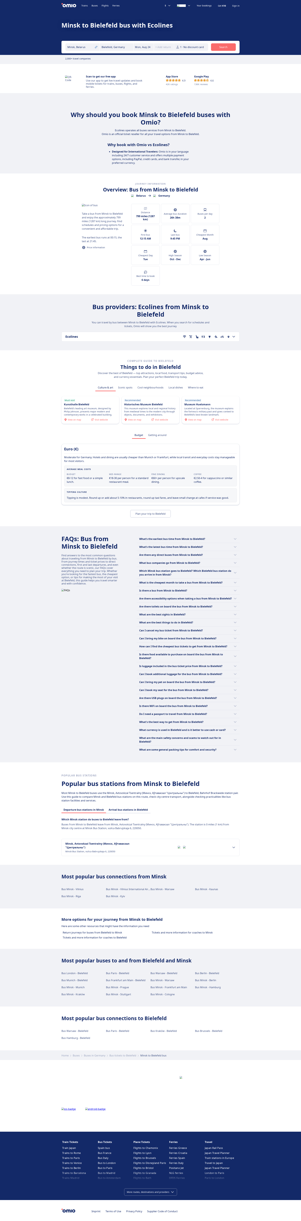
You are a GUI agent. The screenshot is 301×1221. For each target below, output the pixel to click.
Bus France (104, 1153)
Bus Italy (103, 1158)
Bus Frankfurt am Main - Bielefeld (125, 980)
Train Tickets (70, 1142)
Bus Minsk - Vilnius (72, 889)
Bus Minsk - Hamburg (208, 987)
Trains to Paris (71, 1158)
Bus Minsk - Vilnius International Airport (129, 889)
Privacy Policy (134, 1211)
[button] (144, 47)
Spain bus (104, 1148)
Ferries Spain (177, 1158)
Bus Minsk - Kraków (73, 994)
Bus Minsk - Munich (73, 987)
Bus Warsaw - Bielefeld (163, 973)
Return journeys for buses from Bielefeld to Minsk (92, 932)
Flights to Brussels (144, 1158)
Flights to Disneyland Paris (149, 1163)
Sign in (236, 6)
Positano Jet (176, 1168)
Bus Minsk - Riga (71, 896)
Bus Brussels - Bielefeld (208, 1031)
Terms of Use (113, 1211)
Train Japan (69, 1148)
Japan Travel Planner (217, 1153)
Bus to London (107, 1163)
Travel (208, 1142)
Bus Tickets (105, 1142)
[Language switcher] (183, 6)
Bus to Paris (105, 1168)
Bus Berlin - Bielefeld (207, 973)
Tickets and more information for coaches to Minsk (182, 932)
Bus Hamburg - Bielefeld (75, 1038)
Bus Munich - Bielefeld (74, 980)
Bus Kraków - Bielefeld (163, 1031)
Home (65, 1055)
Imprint (96, 1211)
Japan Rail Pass (214, 1148)
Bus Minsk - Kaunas (206, 889)
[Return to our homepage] (71, 5)
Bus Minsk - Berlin (205, 980)
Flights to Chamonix (145, 1148)
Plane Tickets (141, 1142)
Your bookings (204, 5)
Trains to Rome (71, 1153)
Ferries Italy (176, 1163)
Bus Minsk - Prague (117, 987)
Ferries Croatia (178, 1153)
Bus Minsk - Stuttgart (118, 994)
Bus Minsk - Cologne (162, 994)
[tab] (105, 387)
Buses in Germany (94, 1055)
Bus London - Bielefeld (74, 973)
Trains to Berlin (71, 1168)
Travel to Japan (214, 1163)
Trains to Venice (72, 1163)
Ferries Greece (178, 1148)
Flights (105, 5)
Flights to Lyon (142, 1153)
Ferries (116, 5)
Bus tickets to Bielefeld (122, 1055)
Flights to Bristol (143, 1168)
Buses (95, 5)
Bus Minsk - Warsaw (162, 889)
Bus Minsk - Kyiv (115, 896)
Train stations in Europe (219, 1158)
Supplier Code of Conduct (162, 1211)
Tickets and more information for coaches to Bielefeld (95, 937)
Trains (84, 5)
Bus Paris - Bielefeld (117, 973)
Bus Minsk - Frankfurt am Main (168, 987)
